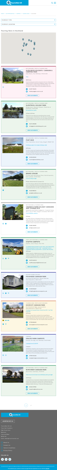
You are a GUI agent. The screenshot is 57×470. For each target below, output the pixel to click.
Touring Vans (26, 13)
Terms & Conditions (9, 447)
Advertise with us (8, 421)
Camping (18, 13)
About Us (6, 442)
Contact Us (6, 445)
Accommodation (10, 13)
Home (2, 13)
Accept (47, 468)
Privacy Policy (7, 450)
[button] (28, 54)
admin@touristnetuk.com (12, 438)
